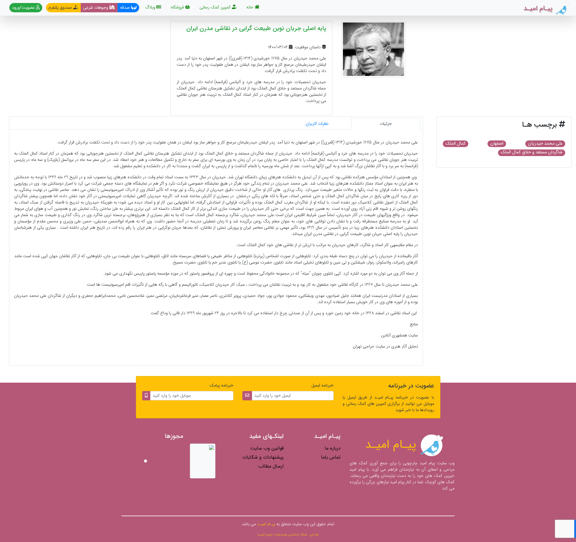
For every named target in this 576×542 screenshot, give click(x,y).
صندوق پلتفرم (61, 7)
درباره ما (332, 448)
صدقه (125, 7)
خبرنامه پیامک (221, 385)
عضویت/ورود (24, 7)
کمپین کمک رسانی (216, 7)
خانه (249, 7)
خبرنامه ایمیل (322, 385)
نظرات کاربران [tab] (317, 123)
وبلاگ (150, 7)
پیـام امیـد (392, 444)
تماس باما (330, 457)
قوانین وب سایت (267, 448)
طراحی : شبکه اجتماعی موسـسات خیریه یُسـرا (288, 534)
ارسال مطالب (271, 466)
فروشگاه (178, 7)
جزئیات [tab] (386, 123)
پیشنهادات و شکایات (263, 457)
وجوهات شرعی (96, 7)
